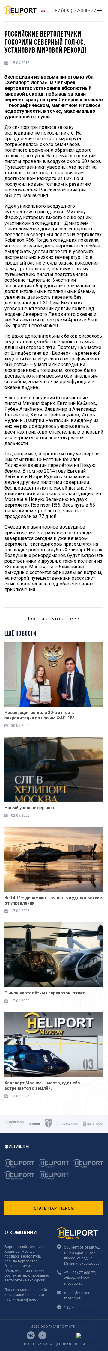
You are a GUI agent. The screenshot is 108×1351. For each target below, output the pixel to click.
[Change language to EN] (43, 10)
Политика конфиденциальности (54, 1344)
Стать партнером (54, 1208)
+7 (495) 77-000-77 (75, 10)
